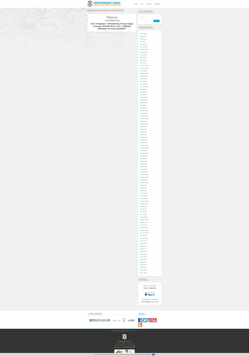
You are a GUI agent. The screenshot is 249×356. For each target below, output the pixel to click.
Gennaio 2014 (143, 217)
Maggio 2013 (143, 222)
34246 (133, 346)
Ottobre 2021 (143, 70)
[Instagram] (150, 320)
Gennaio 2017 (143, 142)
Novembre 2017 (143, 118)
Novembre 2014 (143, 201)
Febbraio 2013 (143, 227)
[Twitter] (145, 320)
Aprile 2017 (142, 134)
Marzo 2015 (142, 193)
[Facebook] (140, 320)
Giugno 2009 (142, 264)
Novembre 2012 (143, 233)
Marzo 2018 (142, 108)
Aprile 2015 (142, 190)
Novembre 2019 (143, 86)
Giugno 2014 (142, 211)
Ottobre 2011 (143, 241)
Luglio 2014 (142, 209)
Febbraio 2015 (143, 195)
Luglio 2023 (142, 36)
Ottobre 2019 (143, 89)
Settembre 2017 (143, 124)
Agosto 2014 (142, 206)
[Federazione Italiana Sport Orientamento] (129, 351)
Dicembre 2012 (143, 230)
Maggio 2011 (142, 246)
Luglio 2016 (142, 158)
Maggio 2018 (143, 102)
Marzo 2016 (142, 169)
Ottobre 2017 (143, 121)
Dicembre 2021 (143, 65)
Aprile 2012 (142, 235)
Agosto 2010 (142, 256)
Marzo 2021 (142, 78)
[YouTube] (155, 320)
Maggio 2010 (143, 259)
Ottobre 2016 (143, 150)
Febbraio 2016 (143, 171)
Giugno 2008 (142, 272)
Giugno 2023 (142, 38)
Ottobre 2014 (143, 203)
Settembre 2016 (143, 153)
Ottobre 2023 (143, 33)
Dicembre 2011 (143, 238)
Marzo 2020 (142, 84)
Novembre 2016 (143, 147)
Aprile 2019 (142, 92)
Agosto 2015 (142, 185)
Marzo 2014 (142, 214)
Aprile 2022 (142, 60)
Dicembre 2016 (143, 145)
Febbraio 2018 (143, 110)
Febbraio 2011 (143, 251)
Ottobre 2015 (143, 179)
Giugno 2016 (142, 161)
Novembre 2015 (143, 177)
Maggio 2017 (143, 132)
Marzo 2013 (142, 225)
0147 (123, 346)
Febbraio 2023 (143, 46)
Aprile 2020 (142, 81)
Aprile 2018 (142, 105)
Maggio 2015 (143, 187)
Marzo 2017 (142, 137)
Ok (153, 354)
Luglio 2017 (142, 126)
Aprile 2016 (142, 166)
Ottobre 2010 (143, 254)
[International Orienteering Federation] (119, 351)
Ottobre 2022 (143, 52)
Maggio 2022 (143, 57)
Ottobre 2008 (143, 270)
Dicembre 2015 (143, 174)
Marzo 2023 (142, 44)
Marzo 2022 (142, 62)
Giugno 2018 (142, 100)
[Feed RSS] (140, 325)
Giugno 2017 (142, 129)
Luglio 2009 (142, 262)
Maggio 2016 (143, 163)
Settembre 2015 (143, 182)
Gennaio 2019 (143, 97)
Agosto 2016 (142, 155)
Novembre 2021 (143, 68)
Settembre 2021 (143, 73)
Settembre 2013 (143, 219)
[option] (100, 320)
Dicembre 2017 (143, 116)
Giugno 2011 (142, 243)
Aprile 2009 (142, 267)
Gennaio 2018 (143, 113)
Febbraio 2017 (143, 139)
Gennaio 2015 (143, 198)
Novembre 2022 (143, 49)
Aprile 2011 (142, 248)
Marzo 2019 (142, 94)
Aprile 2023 (142, 41)
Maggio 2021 (143, 76)
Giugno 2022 (142, 54)
